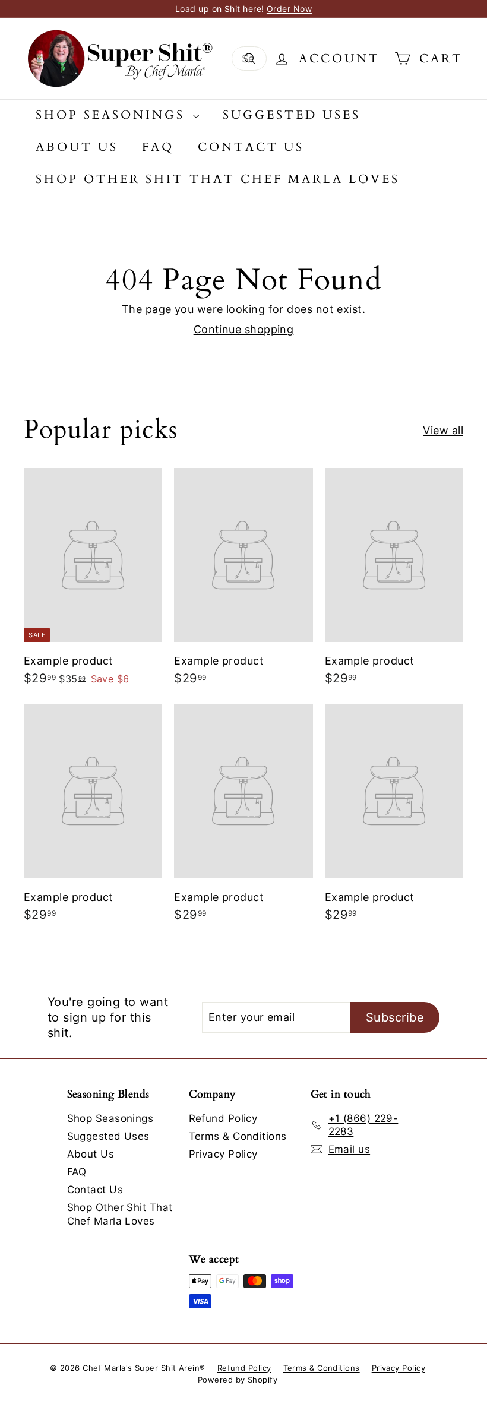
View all (443, 430)
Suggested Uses (291, 115)
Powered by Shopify (237, 1379)
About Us (77, 147)
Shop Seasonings (113, 115)
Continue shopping (244, 329)
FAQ (158, 147)
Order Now (289, 9)
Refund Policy (223, 1118)
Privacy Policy (223, 1154)
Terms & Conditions (238, 1136)
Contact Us (251, 147)
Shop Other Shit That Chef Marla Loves (218, 179)
